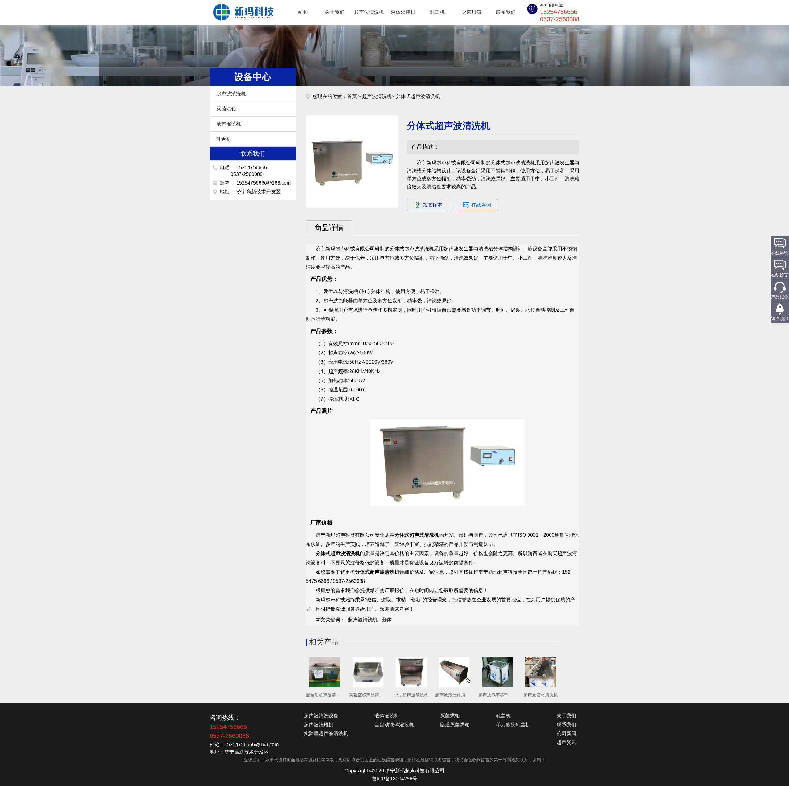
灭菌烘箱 (471, 12)
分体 (387, 619)
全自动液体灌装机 (394, 724)
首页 (302, 12)
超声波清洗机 (240, 12)
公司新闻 (566, 733)
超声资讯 (566, 742)
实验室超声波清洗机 (326, 733)
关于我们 (335, 12)
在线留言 (779, 274)
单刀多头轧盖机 (513, 724)
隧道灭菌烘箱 (455, 724)
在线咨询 (481, 204)
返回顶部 (779, 318)
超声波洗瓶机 (318, 724)
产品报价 (779, 296)
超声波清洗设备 (321, 715)
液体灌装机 (403, 12)
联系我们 (506, 12)
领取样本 (432, 204)
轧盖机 (437, 12)
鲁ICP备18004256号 (394, 778)
